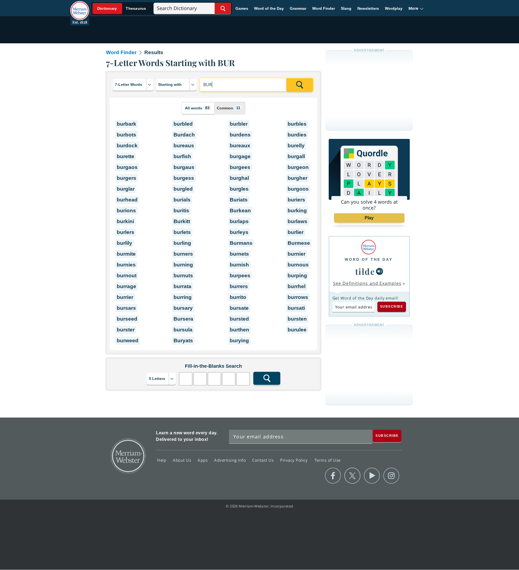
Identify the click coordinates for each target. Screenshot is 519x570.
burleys (239, 232)
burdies (297, 135)
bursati (296, 308)
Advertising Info (230, 460)
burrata (182, 286)
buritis (181, 210)
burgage (240, 156)
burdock (127, 145)
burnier (296, 254)
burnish (239, 265)
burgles (239, 189)
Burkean (240, 210)
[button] (416, 8)
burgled (183, 189)
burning (183, 265)
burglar (126, 189)
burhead (127, 200)
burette (125, 156)
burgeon (298, 167)
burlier (296, 232)
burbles (297, 124)
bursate (239, 308)
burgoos (298, 189)
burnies (126, 265)
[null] (379, 271)
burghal (239, 178)
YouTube (372, 476)
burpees (240, 275)
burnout (127, 275)
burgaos (127, 167)
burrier (125, 297)
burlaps (239, 221)
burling (182, 243)
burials (182, 200)
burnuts (183, 275)
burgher (297, 178)
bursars (126, 308)
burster (126, 330)
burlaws (297, 221)
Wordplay (393, 8)
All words (197, 108)
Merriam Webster (128, 455)
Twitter (352, 476)
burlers (125, 232)
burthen (239, 330)
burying (239, 340)
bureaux (240, 145)
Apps (203, 460)
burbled (183, 124)
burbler (239, 124)
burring (183, 297)
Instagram (391, 476)
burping (297, 275)
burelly (296, 145)
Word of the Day (269, 8)
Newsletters (368, 8)
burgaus (184, 167)
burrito (238, 297)
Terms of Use (327, 460)
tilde (365, 271)
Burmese (299, 243)
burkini (125, 221)
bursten (297, 319)
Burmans (241, 243)
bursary (183, 308)
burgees (240, 167)
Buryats (183, 340)
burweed (127, 340)
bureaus (184, 145)
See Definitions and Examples (367, 283)
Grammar (298, 8)
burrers (239, 286)
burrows (298, 297)
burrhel (296, 286)
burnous (298, 265)
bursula (183, 330)
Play (369, 218)
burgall (296, 156)
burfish (182, 156)
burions (126, 210)
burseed (127, 319)
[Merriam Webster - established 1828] (79, 6)
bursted (239, 319)
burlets (182, 232)
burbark (126, 124)
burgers (126, 178)
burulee (297, 330)
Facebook (333, 476)
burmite (126, 254)
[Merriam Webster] (368, 247)
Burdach (184, 135)
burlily (124, 243)
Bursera (183, 319)
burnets (239, 254)
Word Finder (323, 8)
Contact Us (263, 460)
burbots (126, 135)
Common (228, 108)
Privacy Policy (294, 460)
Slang (346, 8)
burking (297, 210)
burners (183, 254)
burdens (240, 135)
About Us (182, 460)
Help (162, 460)
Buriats (239, 200)
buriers (296, 200)
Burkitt (182, 221)
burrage (126, 286)
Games (241, 8)
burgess (184, 178)
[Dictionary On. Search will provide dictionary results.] (122, 8)
